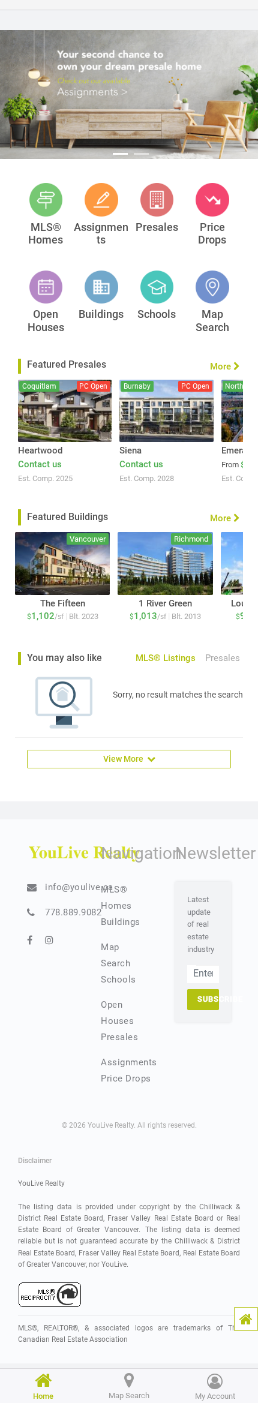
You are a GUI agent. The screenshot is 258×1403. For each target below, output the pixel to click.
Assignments (129, 1062)
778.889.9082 (73, 912)
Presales (119, 1037)
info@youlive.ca (79, 887)
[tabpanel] (129, 94)
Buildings (120, 922)
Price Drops (126, 1078)
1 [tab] (120, 154)
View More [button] (125, 759)
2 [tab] (141, 154)
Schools (118, 979)
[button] (246, 1319)
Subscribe (208, 999)
